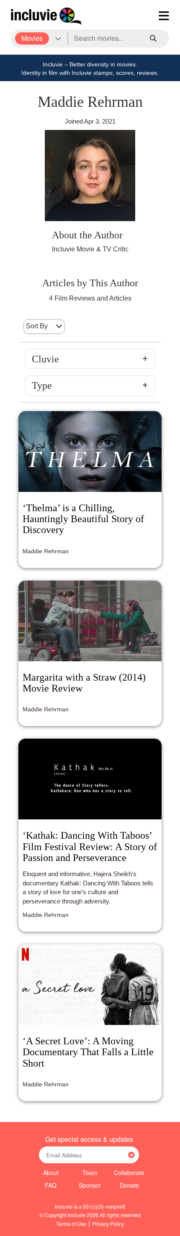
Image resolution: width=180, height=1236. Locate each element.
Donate (129, 1185)
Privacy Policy (108, 1223)
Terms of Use (71, 1223)
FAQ (51, 1185)
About (51, 1172)
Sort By (37, 326)
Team (90, 1172)
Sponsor (90, 1185)
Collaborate (129, 1172)
